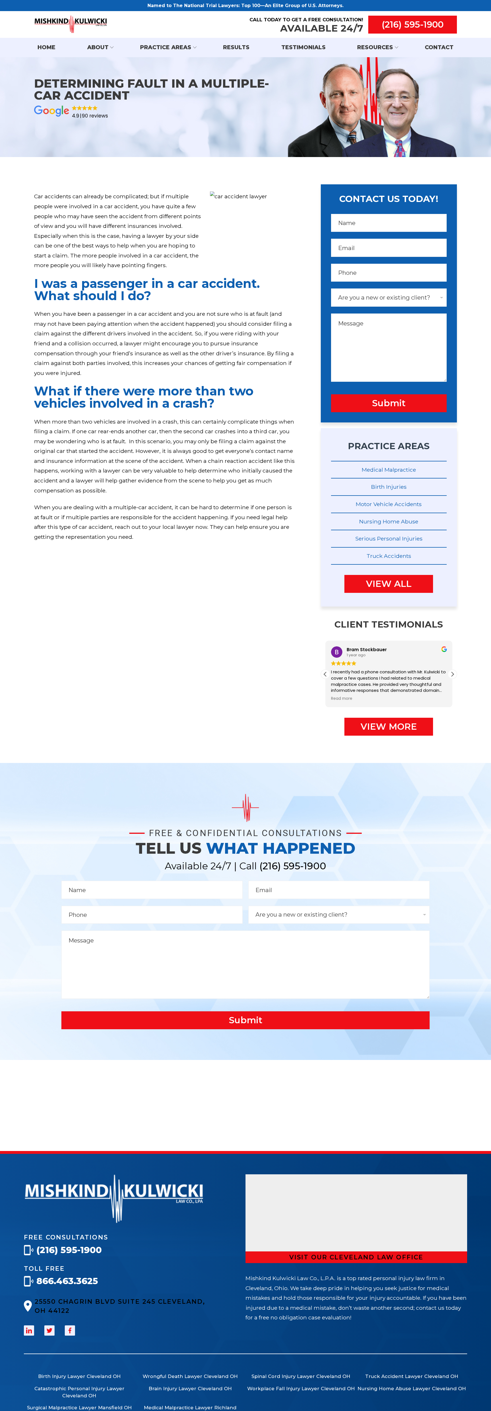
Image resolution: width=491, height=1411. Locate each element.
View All (388, 583)
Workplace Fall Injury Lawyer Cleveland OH (301, 1388)
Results (236, 47)
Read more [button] (341, 698)
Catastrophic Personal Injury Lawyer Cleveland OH (79, 1392)
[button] (452, 674)
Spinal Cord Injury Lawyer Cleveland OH (300, 1376)
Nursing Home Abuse (388, 521)
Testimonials (303, 47)
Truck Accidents (389, 555)
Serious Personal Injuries (389, 538)
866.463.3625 (67, 1281)
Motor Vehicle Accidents (389, 504)
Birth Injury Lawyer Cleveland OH (79, 1376)
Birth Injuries (389, 486)
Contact (439, 47)
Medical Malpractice (389, 469)
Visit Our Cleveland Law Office (356, 1257)
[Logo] (114, 1221)
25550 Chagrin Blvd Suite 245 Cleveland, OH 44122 (120, 1306)
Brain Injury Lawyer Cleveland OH (190, 1388)
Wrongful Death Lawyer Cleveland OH (190, 1376)
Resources (375, 47)
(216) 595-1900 (413, 24)
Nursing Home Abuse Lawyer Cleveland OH (411, 1388)
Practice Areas (165, 47)
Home (46, 47)
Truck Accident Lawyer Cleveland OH (411, 1376)
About (98, 47)
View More (389, 726)
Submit (388, 403)
